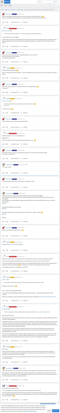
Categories (10, 5)
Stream (1, 5)
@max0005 (5, 309)
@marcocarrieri (6, 30)
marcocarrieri (9, 14)
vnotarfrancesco (9, 164)
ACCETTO (55, 410)
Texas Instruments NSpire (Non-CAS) (47, 296)
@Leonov (4, 279)
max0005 (8, 68)
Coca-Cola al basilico (14, 244)
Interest (5, 5)
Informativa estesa (32, 411)
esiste (13, 135)
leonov (7, 28)
